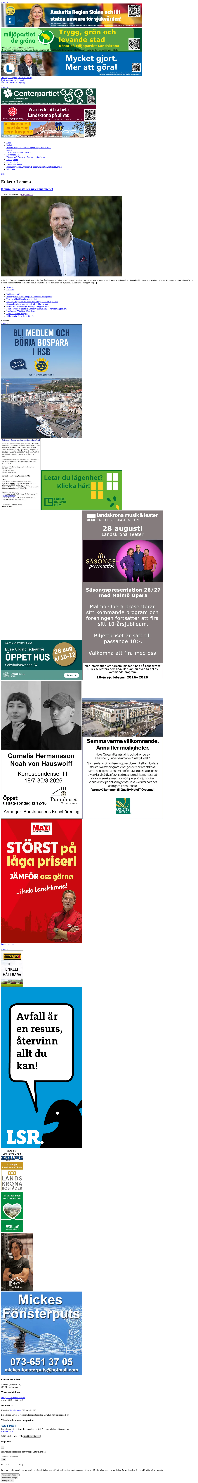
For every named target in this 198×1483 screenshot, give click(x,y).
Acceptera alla (7, 1481)
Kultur (23, 147)
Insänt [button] (9, 150)
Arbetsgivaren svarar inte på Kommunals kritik (29, 297)
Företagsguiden (7, 944)
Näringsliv (31, 147)
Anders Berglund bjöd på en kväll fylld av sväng (27, 304)
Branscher (22, 157)
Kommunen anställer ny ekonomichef (27, 189)
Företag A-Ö (12, 157)
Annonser (5, 2)
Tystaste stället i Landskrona (21, 299)
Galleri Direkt (12, 162)
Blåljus (17, 147)
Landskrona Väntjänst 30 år (21, 311)
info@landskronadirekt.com (13, 1397)
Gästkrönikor (25, 152)
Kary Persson (27, 194)
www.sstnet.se (7, 1431)
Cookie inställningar (31, 1436)
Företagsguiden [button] (13, 155)
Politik (44, 147)
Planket (16, 152)
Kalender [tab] (10, 290)
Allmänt (10, 147)
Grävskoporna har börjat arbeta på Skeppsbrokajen (28, 306)
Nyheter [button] (9, 145)
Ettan (8, 143)
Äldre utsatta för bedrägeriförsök (20, 316)
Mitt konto (10, 169)
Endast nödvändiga (9, 1478)
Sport (49, 147)
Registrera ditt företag (36, 157)
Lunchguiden (12, 159)
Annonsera (26, 167)
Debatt (9, 152)
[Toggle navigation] (2, 85)
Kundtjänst (50, 167)
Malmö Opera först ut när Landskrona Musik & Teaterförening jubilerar (36, 309)
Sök (3, 1459)
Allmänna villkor (13, 167)
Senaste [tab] (9, 287)
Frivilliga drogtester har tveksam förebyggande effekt (32, 301)
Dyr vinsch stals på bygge (17, 313)
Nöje (38, 147)
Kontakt (58, 167)
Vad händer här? (13, 294)
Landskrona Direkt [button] (14, 164)
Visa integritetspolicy (10, 1475)
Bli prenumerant (38, 167)
